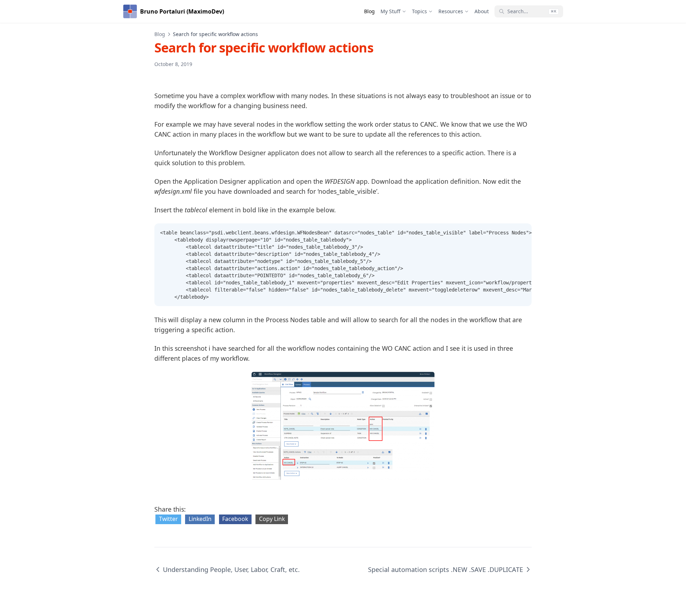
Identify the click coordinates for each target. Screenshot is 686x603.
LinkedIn (200, 519)
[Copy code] (522, 232)
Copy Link (272, 519)
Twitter (168, 519)
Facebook (235, 519)
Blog (159, 34)
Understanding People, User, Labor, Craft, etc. (231, 569)
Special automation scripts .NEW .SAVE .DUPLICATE (445, 569)
